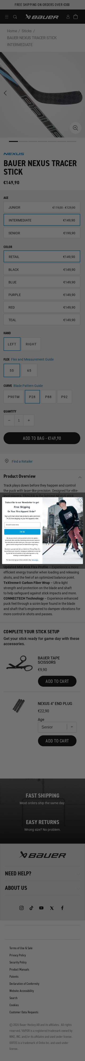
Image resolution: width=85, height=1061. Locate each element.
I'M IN (22, 531)
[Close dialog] (80, 500)
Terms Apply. (35, 560)
